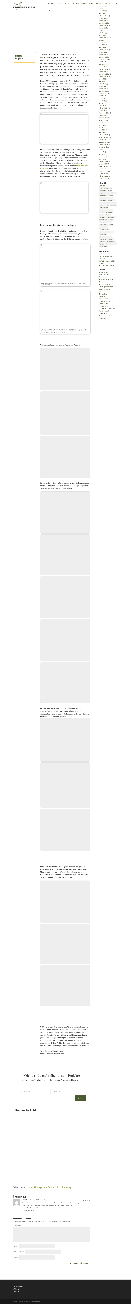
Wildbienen (102, 241)
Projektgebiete (53, 4)
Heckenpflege (102, 200)
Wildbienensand (111, 241)
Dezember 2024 (104, 38)
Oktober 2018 (103, 171)
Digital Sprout (35, 1301)
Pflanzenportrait (40, 1122)
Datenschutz (18, 1287)
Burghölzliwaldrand (104, 193)
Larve (30, 1187)
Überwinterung (63, 1187)
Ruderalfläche (111, 217)
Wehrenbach (102, 234)
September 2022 (104, 77)
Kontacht (101, 212)
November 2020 (104, 115)
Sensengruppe (81, 4)
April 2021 (102, 103)
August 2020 (103, 120)
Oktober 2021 (103, 93)
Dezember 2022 (104, 72)
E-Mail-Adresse (18, 1252)
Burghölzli (102, 282)
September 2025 (104, 25)
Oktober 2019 (103, 142)
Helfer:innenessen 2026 (107, 261)
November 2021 (104, 91)
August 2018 (103, 174)
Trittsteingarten (50, 1122)
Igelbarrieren (106, 202)
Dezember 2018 (104, 166)
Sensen (111, 219)
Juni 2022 (102, 79)
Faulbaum (20, 1167)
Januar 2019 (103, 164)
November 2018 (104, 169)
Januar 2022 (103, 86)
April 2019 (102, 157)
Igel (100, 202)
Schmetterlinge (103, 219)
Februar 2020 (103, 135)
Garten (111, 195)
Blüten (110, 190)
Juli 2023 (101, 62)
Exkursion (113, 193)
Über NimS (109, 4)
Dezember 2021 (104, 89)
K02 (108, 205)
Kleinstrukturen (103, 207)
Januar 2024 (103, 52)
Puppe (51, 1187)
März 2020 (102, 132)
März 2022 (102, 84)
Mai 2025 (102, 33)
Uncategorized (104, 311)
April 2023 (102, 67)
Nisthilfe (101, 215)
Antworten (86, 1200)
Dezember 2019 (104, 137)
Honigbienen (111, 200)
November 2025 (104, 23)
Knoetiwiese (103, 294)
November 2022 (104, 74)
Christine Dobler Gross (22, 10)
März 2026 (102, 13)
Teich (110, 222)
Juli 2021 (101, 96)
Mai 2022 (102, 81)
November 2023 (104, 57)
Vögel (111, 232)
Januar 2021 (103, 111)
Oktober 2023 (103, 59)
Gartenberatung (45, 10)
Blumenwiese (102, 190)
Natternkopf (21, 1119)
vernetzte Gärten (103, 232)
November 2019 (104, 140)
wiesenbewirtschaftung (105, 236)
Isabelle (24, 1200)
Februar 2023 (103, 69)
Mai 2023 (102, 64)
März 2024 (102, 47)
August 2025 (103, 28)
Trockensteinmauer (104, 229)
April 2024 (102, 45)
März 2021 (102, 106)
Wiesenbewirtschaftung (107, 316)
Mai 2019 (102, 154)
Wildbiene (110, 239)
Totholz (111, 224)
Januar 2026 (103, 18)
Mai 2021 (102, 101)
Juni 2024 (102, 42)
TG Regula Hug (103, 224)
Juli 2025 (101, 30)
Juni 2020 (102, 125)
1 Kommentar (55, 10)
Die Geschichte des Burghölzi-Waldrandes (106, 264)
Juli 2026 (101, 8)
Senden (81, 1098)
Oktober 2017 (103, 178)
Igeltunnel (102, 205)
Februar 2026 (103, 16)
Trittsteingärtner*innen (107, 309)
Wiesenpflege (102, 239)
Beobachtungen (95, 4)
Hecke (111, 198)
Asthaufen (102, 185)
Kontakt (17, 1291)
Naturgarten (40, 1187)
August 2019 (103, 147)
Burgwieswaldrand (105, 284)
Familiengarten (103, 195)
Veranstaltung (103, 313)
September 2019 (104, 144)
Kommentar (17, 1225)
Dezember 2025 (104, 21)
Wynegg (101, 244)
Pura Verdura (102, 217)
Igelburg (114, 202)
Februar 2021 (103, 108)
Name (15, 1246)
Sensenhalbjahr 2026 (24, 1143)
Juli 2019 (101, 149)
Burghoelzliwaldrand (106, 279)
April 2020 (102, 130)
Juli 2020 (101, 123)
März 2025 (102, 35)
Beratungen (103, 277)
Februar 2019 (103, 162)
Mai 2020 (102, 128)
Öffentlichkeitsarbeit (110, 244)
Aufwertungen (103, 272)
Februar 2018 (103, 176)
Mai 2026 (102, 11)
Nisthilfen (108, 215)
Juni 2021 (102, 98)
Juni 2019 (102, 152)
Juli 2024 (101, 40)
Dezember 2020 (104, 113)
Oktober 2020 (103, 118)
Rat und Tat (68, 4)
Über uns (17, 1289)
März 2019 (102, 159)
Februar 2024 (103, 50)
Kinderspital (113, 205)
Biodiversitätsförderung (105, 188)
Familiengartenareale (106, 287)
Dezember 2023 (104, 55)
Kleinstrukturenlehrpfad (105, 210)
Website (16, 1257)
